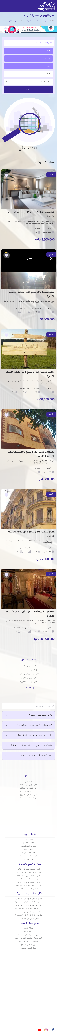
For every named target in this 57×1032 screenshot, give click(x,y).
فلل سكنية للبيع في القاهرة (28, 876)
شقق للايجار (28, 932)
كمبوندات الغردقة (28, 853)
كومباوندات (50, 991)
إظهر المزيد (28, 688)
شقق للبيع (28, 928)
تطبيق (28, 90)
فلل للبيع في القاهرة (28, 785)
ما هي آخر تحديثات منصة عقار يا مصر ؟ (35, 756)
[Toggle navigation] (5, 6)
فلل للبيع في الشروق (28, 795)
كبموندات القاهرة (28, 850)
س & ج (52, 999)
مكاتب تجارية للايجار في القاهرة (28, 886)
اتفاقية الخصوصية (47, 1004)
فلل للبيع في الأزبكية (28, 678)
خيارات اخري (46, 82)
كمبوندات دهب (28, 859)
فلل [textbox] (48, 66)
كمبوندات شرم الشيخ (28, 856)
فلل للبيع (28, 782)
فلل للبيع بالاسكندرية (28, 791)
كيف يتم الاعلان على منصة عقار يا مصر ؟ (34, 725)
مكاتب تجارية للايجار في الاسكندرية (28, 915)
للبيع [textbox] (48, 51)
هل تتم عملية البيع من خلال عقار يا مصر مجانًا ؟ (31, 746)
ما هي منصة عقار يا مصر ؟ (40, 715)
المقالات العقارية (47, 995)
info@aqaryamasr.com (33, 1018)
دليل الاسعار (22, 991)
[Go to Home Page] (53, 20)
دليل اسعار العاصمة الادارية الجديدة (28, 938)
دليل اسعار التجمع (28, 948)
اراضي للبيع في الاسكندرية (28, 919)
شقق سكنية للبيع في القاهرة (28, 869)
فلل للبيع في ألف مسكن (28, 670)
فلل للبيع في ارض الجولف (28, 674)
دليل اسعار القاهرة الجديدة (28, 935)
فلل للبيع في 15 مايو (28, 666)
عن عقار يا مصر (21, 995)
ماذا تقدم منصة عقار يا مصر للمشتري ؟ (35, 735)
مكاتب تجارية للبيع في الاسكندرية (28, 912)
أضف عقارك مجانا (20, 986)
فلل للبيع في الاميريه (28, 682)
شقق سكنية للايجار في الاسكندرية (28, 902)
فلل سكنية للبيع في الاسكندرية (28, 905)
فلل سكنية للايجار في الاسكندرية (28, 909)
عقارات (52, 986)
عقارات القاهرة (28, 843)
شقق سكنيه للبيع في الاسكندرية (28, 899)
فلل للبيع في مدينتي (28, 788)
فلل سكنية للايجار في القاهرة (28, 879)
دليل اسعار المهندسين (28, 942)
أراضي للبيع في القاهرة (28, 889)
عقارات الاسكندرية (28, 846)
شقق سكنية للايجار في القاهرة (28, 873)
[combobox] (28, 51)
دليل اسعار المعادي (28, 945)
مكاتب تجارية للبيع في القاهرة (28, 882)
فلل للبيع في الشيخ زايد (28, 798)
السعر (48, 74)
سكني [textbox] (47, 59)
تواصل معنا (23, 999)
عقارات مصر (28, 840)
